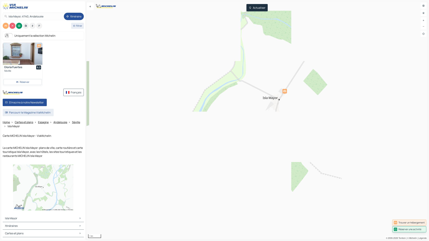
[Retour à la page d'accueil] (16, 6)
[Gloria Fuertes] (22, 54)
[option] (6, 26)
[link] (409, 223)
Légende (422, 237)
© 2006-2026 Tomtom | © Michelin (401, 237)
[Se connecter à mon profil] (423, 6)
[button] (285, 91)
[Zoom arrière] (423, 26)
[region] (257, 120)
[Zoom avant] (423, 20)
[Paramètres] (423, 13)
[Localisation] (423, 34)
